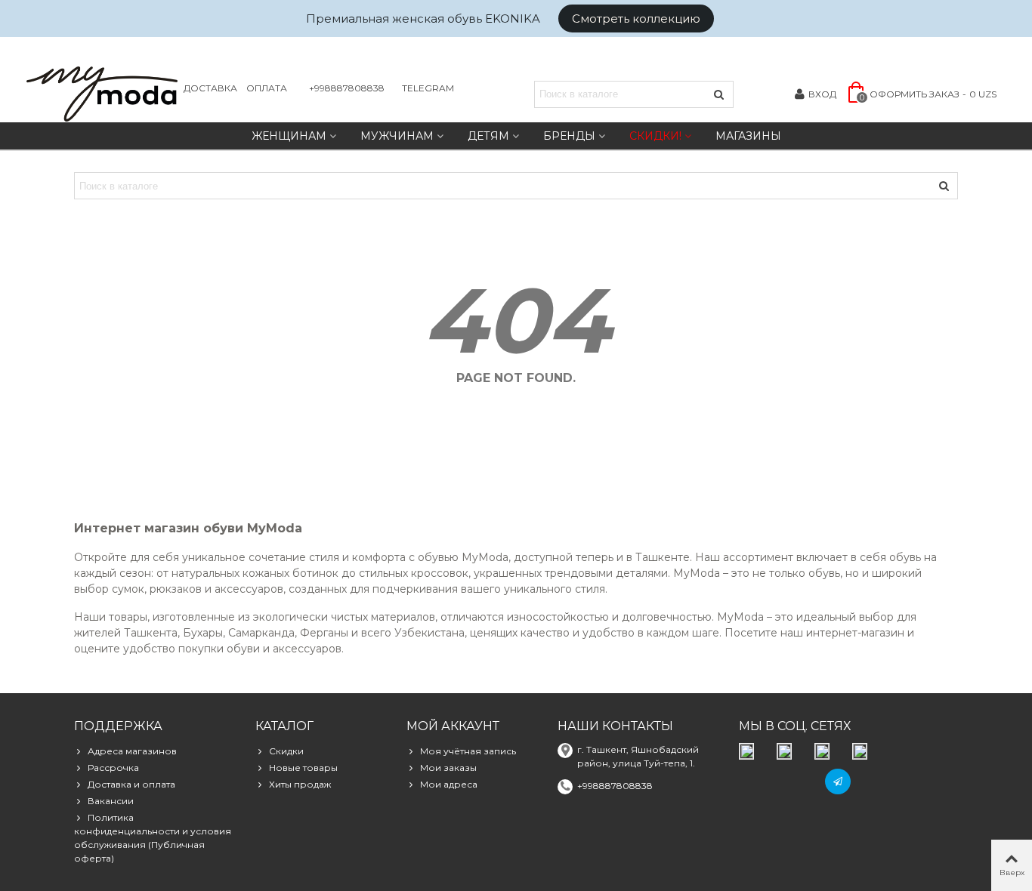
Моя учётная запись (468, 751)
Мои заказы (448, 767)
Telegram (428, 88)
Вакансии (111, 800)
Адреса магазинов (132, 751)
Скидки (286, 751)
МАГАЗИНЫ (748, 136)
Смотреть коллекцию (636, 18)
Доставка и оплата (131, 784)
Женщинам (289, 136)
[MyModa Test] (102, 93)
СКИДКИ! (655, 136)
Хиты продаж (300, 784)
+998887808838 (347, 88)
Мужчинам (397, 136)
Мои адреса (448, 784)
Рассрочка (113, 767)
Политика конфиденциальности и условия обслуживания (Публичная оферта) (152, 838)
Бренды (569, 136)
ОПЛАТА (266, 88)
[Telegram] (838, 781)
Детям (488, 136)
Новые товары (303, 767)
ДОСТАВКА (210, 88)
